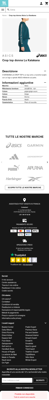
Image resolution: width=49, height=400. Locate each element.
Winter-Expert (30, 360)
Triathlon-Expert (31, 351)
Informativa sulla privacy (11, 318)
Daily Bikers (7, 329)
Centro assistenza (9, 282)
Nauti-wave (6, 360)
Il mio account (7, 279)
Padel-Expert (30, 327)
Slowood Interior (32, 335)
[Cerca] (8, 9)
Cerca (12, 9)
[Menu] (2, 9)
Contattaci (24, 207)
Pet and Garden (31, 332)
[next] (47, 162)
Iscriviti (40, 380)
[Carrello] (47, 3)
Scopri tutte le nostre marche (24, 187)
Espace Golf (7, 338)
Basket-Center (7, 327)
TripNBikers (30, 354)
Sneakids (29, 343)
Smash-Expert (31, 338)
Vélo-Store (29, 357)
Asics (8, 55)
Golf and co (6, 346)
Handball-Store (8, 349)
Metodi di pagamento (10, 312)
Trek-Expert (30, 349)
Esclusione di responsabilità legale (16, 310)
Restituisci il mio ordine (11, 288)
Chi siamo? (6, 299)
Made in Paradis (8, 357)
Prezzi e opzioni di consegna (13, 315)
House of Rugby (8, 351)
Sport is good (30, 346)
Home (4, 15)
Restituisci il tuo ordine (25, 250)
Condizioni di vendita (10, 304)
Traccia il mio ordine (10, 285)
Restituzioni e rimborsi (11, 307)
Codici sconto (7, 290)
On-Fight (5, 362)
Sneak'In (28, 340)
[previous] (1, 162)
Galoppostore (7, 343)
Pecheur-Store (31, 329)
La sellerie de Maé (9, 354)
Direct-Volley (7, 335)
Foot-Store (6, 340)
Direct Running (8, 332)
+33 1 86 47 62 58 (24, 215)
